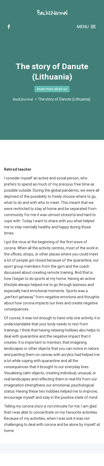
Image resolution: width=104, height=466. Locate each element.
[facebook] (9, 27)
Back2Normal (52, 13)
